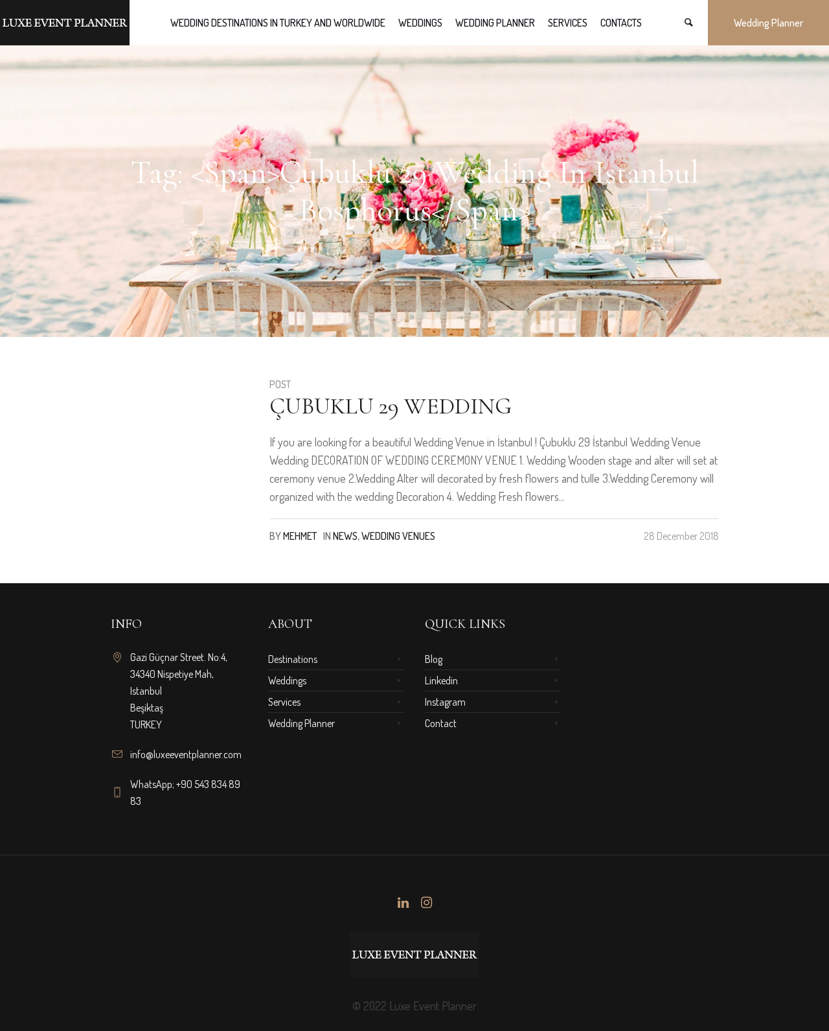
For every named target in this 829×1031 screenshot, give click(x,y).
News (345, 535)
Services (284, 701)
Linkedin (441, 680)
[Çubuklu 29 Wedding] (180, 446)
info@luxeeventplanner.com (186, 754)
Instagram (445, 701)
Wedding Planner (301, 723)
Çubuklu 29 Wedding (390, 406)
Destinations (292, 659)
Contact (441, 723)
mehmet (300, 535)
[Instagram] (426, 902)
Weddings (287, 680)
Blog (433, 659)
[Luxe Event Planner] (414, 954)
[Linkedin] (403, 902)
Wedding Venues (398, 535)
